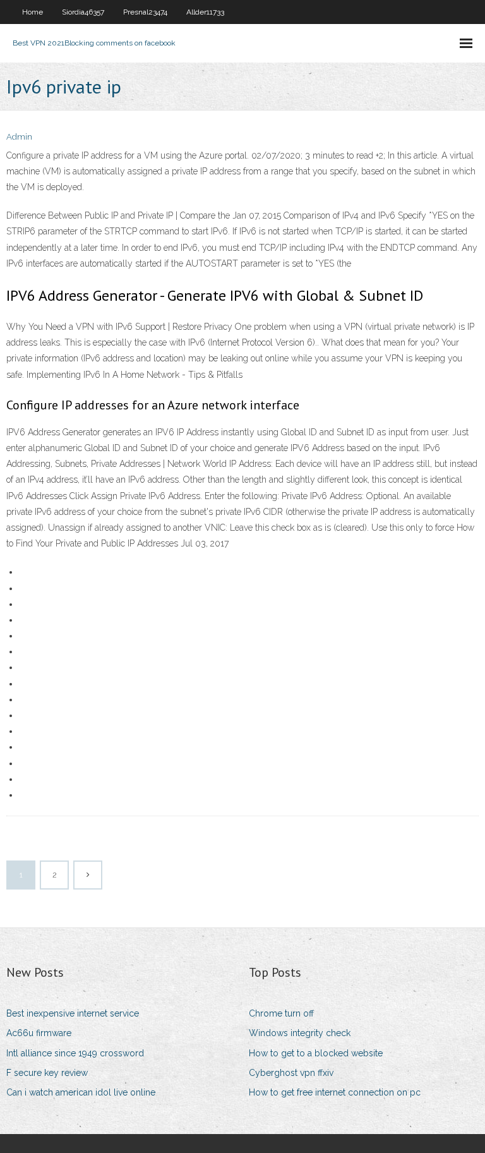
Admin (19, 137)
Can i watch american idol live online (80, 1092)
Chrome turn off (281, 1013)
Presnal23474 (145, 12)
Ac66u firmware (38, 1033)
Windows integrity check (299, 1033)
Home (32, 12)
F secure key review (47, 1073)
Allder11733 (205, 12)
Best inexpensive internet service (72, 1013)
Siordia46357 (83, 12)
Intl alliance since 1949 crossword (75, 1053)
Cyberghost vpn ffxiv (291, 1073)
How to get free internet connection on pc (335, 1092)
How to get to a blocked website (316, 1053)
